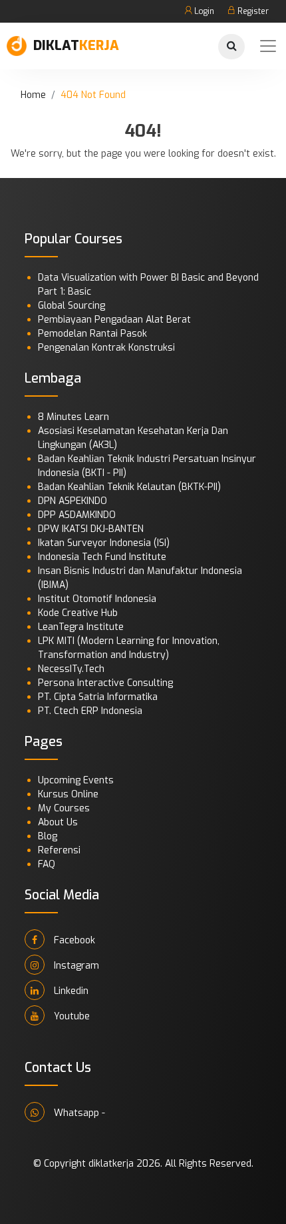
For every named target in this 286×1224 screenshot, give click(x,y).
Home (33, 95)
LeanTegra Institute (81, 627)
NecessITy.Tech (71, 669)
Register (252, 11)
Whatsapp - (78, 1113)
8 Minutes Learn (73, 417)
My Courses (64, 808)
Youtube (70, 1016)
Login (203, 11)
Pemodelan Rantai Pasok (92, 333)
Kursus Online (68, 794)
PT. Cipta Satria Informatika (98, 697)
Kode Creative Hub (78, 613)
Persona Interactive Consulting (105, 683)
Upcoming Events (76, 780)
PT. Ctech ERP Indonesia (90, 711)
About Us (58, 822)
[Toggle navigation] (268, 46)
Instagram (75, 965)
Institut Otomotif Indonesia (97, 599)
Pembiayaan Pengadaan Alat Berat (114, 319)
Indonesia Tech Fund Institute (102, 557)
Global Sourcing (71, 305)
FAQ (46, 864)
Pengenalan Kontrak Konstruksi (106, 347)
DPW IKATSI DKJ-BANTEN (91, 529)
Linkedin (69, 991)
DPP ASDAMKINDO (77, 515)
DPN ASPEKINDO (72, 501)
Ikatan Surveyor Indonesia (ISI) (104, 543)
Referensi (59, 850)
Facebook (73, 940)
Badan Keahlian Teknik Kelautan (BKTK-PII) (129, 487)
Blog (47, 836)
